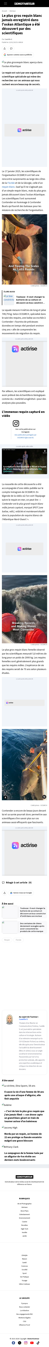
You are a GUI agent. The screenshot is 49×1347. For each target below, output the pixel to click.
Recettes (24, 1225)
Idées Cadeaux (24, 1284)
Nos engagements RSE (24, 1314)
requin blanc (8, 187)
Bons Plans (24, 1211)
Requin (7, 940)
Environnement (24, 1218)
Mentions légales (25, 1318)
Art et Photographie (24, 1203)
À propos (24, 1303)
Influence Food (24, 1325)
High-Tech (24, 1229)
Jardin (24, 1236)
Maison (24, 1259)
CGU (24, 1321)
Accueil (4, 11)
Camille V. (8, 39)
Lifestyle (25, 1255)
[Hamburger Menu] (5, 3)
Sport (24, 1273)
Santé (24, 1262)
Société (24, 1269)
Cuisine (24, 1221)
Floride (11, 183)
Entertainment (24, 1214)
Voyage (24, 1280)
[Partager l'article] (4, 48)
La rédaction (24, 1310)
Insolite (24, 1232)
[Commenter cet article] (11, 48)
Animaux (13, 11)
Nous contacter (24, 1307)
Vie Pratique (24, 1277)
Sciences (24, 1266)
